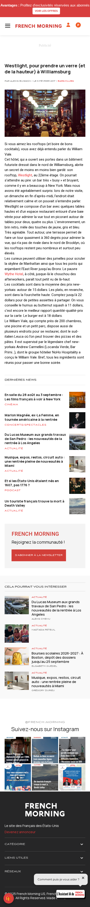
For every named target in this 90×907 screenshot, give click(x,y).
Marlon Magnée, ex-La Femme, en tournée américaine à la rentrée (32, 417)
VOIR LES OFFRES (46, 10)
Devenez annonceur (20, 832)
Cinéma (11, 404)
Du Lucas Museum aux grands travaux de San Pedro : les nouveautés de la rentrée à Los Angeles (35, 438)
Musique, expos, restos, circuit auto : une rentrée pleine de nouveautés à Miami (35, 461)
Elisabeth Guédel (44, 666)
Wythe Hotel (14, 274)
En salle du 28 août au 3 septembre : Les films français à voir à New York (34, 397)
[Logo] (38, 26)
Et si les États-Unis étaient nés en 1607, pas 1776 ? (32, 483)
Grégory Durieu (43, 690)
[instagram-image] (18, 750)
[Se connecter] (68, 25)
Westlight (25, 175)
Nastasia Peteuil (43, 630)
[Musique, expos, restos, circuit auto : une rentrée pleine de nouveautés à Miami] (17, 681)
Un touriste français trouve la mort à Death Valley (34, 503)
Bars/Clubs (66, 81)
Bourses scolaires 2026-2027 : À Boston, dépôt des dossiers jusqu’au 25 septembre (57, 657)
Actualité (14, 448)
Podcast (13, 490)
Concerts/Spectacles (25, 425)
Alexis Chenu (41, 619)
